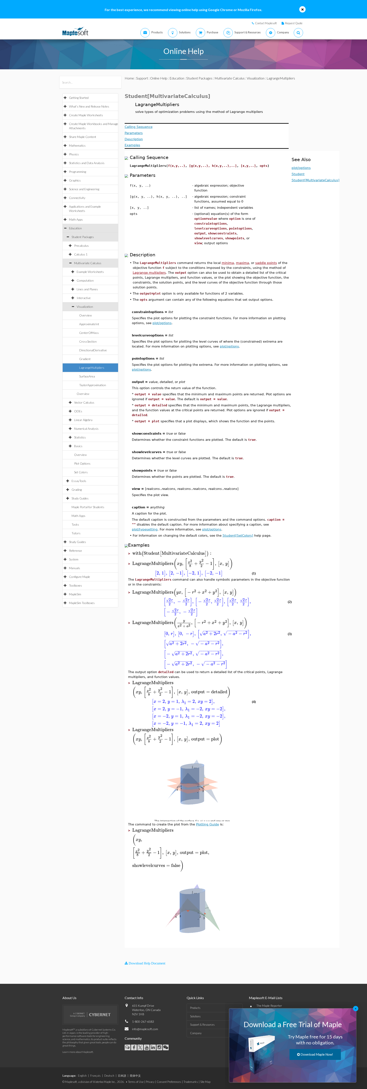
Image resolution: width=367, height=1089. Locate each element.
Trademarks (191, 1081)
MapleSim (75, 594)
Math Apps (76, 219)
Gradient (85, 359)
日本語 (122, 1075)
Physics (74, 154)
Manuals (74, 568)
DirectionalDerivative (93, 350)
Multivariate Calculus (87, 263)
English (82, 1075)
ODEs (78, 411)
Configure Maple (79, 577)
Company (196, 1033)
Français (95, 1075)
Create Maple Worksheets (86, 115)
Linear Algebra (83, 420)
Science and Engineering (84, 189)
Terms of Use (136, 1081)
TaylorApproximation (92, 385)
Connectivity (77, 198)
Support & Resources (202, 1024)
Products (195, 1008)
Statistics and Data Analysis (86, 163)
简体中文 (135, 1075)
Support (142, 78)
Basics (78, 446)
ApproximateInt (89, 324)
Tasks (75, 524)
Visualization (85, 306)
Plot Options (82, 463)
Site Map (205, 1081)
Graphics (75, 180)
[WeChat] (166, 1047)
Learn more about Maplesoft (77, 1052)
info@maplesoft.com (145, 1029)
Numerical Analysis (86, 428)
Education (75, 228)
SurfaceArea (87, 376)
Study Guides (80, 498)
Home (129, 78)
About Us (69, 998)
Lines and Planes (87, 289)
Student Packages (83, 237)
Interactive (84, 298)
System (73, 559)
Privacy (150, 1081)
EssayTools (79, 481)
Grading (77, 489)
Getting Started (79, 97)
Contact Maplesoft (266, 23)
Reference (75, 550)
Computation (85, 280)
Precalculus (81, 245)
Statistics (80, 437)
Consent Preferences (169, 1081)
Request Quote (293, 23)
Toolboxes (75, 585)
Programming (77, 171)
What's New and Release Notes (89, 106)
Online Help (158, 78)
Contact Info (134, 998)
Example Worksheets (90, 272)
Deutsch (109, 1075)
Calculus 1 (81, 254)
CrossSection (88, 341)
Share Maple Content (82, 137)
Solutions (195, 1016)
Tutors (76, 533)
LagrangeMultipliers (91, 367)
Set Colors (81, 472)
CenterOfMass (89, 333)
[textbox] (172, 553)
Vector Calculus (84, 402)
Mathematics (77, 145)
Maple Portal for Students (88, 507)
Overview (85, 315)
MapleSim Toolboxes (82, 603)
